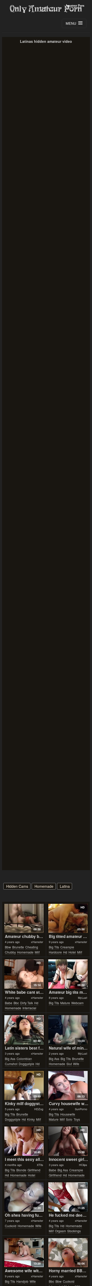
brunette (18, 947)
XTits (40, 1165)
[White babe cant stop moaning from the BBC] (23, 974)
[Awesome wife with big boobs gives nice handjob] (23, 1252)
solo (69, 1119)
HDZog (38, 1109)
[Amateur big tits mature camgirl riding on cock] (67, 974)
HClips (83, 1165)
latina (65, 886)
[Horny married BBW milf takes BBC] (67, 1252)
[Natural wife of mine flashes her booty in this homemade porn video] (67, 1029)
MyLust (82, 998)
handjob (22, 1281)
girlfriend (34, 1170)
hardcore (55, 952)
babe (8, 1003)
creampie (67, 947)
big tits (54, 947)
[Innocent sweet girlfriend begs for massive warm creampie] (67, 1141)
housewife (67, 1114)
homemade (43, 886)
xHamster (37, 942)
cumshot (11, 1064)
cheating (31, 947)
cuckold (10, 1226)
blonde (21, 1170)
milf (37, 952)
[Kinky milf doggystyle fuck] (23, 1085)
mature (65, 1003)
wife (76, 1064)
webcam (77, 1003)
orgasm (60, 1231)
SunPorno (81, 1109)
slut (69, 1064)
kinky (31, 1119)
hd (65, 952)
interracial (29, 1008)
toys (77, 1119)
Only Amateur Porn (46, 9)
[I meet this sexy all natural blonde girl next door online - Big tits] (23, 1141)
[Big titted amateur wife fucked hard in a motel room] (67, 918)
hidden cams (17, 886)
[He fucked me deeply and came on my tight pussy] (67, 1197)
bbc (16, 1003)
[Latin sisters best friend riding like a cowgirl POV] (23, 1029)
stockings (74, 1231)
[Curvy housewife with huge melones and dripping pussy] (67, 1085)
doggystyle (26, 1064)
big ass (10, 1058)
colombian (24, 1058)
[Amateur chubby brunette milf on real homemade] (23, 918)
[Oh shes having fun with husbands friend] (23, 1197)
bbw (8, 947)
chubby (10, 952)
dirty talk (26, 1003)
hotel (72, 952)
